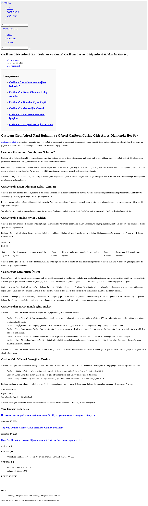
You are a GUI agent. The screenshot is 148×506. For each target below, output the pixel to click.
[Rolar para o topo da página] (2, 503)
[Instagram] (8, 485)
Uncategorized (13, 66)
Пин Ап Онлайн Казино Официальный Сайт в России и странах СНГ (42, 440)
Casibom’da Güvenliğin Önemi (26, 108)
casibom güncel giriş (9, 142)
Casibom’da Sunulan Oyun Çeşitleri (29, 102)
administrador (13, 60)
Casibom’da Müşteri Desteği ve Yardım (31, 124)
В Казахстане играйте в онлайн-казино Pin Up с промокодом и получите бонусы (48, 415)
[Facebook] (8, 481)
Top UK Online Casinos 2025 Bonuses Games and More (32, 427)
